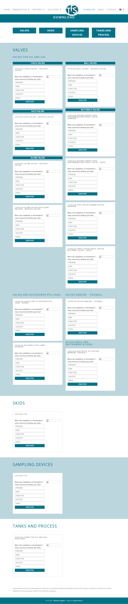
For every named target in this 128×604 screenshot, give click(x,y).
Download (89, 10)
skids (50, 30)
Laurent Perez (77, 600)
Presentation (20, 10)
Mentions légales (59, 600)
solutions (53, 10)
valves (24, 30)
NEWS (101, 10)
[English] (121, 13)
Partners (37, 10)
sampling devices (77, 32)
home (7, 10)
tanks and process (103, 32)
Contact (111, 10)
